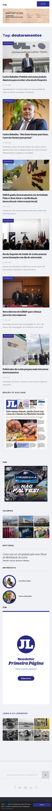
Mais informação (7, 808)
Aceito (42, 805)
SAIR (43, 4)
